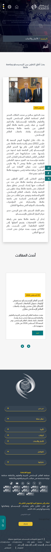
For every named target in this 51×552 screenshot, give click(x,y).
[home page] (40, 6)
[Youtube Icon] (17, 483)
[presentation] (22, 346)
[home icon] (16, 6)
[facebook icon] (39, 483)
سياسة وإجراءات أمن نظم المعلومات (17, 545)
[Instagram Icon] (22, 483)
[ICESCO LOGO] (25, 387)
